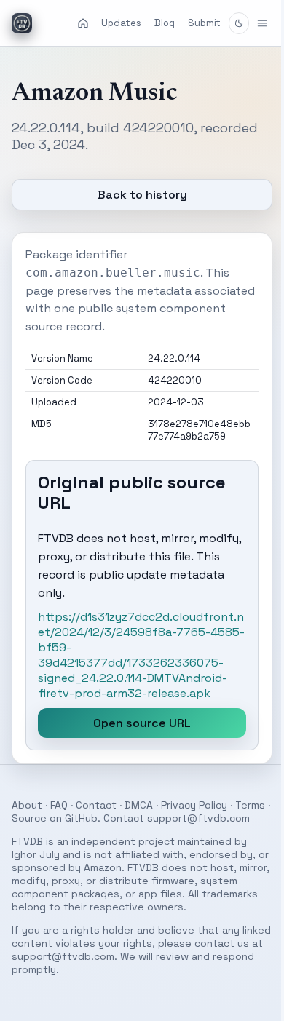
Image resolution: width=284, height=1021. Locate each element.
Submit (204, 23)
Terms (27, 818)
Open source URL (137, 723)
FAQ (59, 804)
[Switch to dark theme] (239, 23)
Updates (121, 23)
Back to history (136, 194)
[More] (251, 23)
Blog (164, 23)
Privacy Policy (194, 804)
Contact (96, 804)
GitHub (119, 818)
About (27, 804)
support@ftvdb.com (63, 831)
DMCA (139, 804)
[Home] (83, 23)
